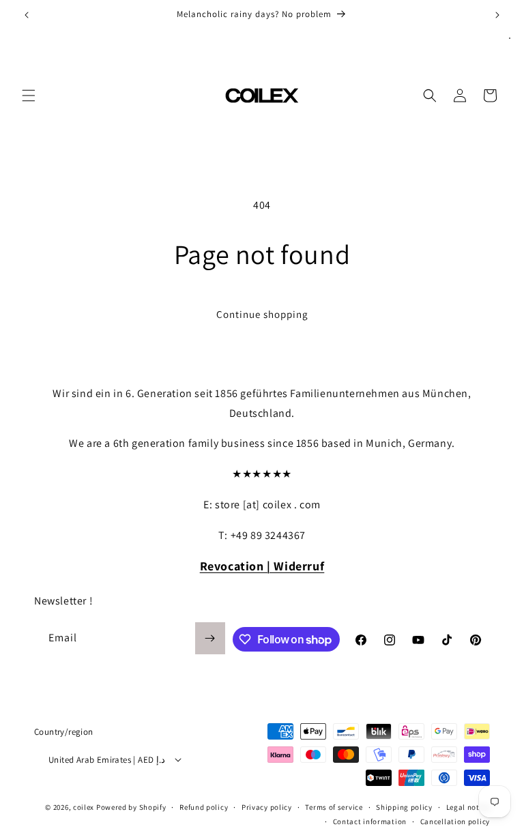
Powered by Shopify (131, 807)
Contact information (370, 821)
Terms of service (333, 807)
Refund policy (203, 807)
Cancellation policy (455, 821)
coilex (83, 807)
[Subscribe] (210, 638)
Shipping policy (404, 807)
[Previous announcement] (27, 15)
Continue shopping (262, 314)
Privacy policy (267, 807)
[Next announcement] (497, 15)
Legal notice (468, 807)
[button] (29, 96)
